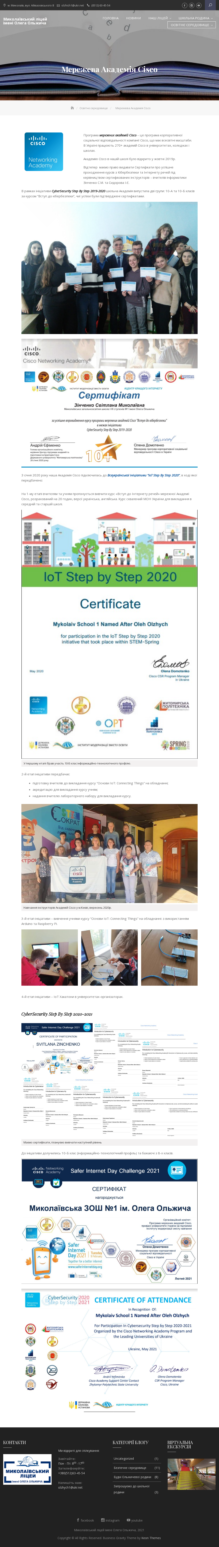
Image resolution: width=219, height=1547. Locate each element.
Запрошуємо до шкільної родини (132, 1489)
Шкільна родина (194, 18)
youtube (198, 5)
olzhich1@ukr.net (72, 5)
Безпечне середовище (130, 1468)
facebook (184, 5)
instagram (191, 5)
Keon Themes (151, 1538)
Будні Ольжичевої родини (132, 1477)
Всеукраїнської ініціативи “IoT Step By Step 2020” (144, 475)
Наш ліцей (158, 18)
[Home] (72, 108)
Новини (133, 18)
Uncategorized (124, 1458)
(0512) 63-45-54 (100, 5)
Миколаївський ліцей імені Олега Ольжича (25, 21)
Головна (110, 18)
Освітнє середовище (190, 25)
